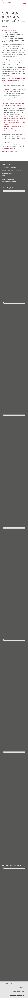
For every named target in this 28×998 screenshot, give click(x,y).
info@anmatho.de (11, 181)
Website (23, 138)
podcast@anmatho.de (9, 148)
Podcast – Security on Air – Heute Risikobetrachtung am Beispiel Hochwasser (12, 34)
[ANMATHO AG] (11, 3)
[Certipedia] (14, 868)
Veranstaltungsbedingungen (17, 995)
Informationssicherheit (7, 30)
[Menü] (24, 3)
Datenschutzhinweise (18, 991)
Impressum (21, 987)
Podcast (14, 30)
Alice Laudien (13, 151)
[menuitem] (24, 3)
